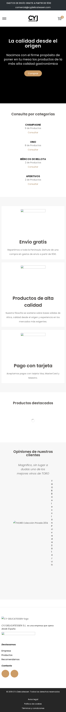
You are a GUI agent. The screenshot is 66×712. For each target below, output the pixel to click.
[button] (15, 520)
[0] (59, 18)
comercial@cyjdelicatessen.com (33, 7)
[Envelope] (14, 673)
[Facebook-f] (5, 673)
